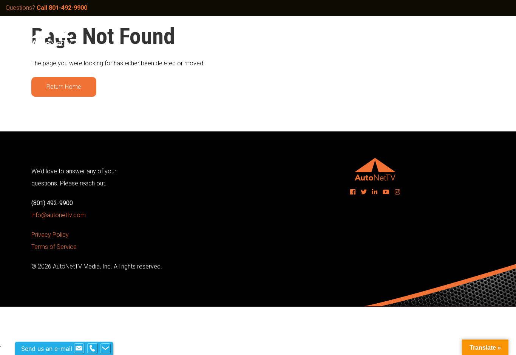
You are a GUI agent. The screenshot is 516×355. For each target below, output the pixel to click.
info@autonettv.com (58, 215)
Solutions (251, 34)
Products (342, 34)
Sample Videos (297, 34)
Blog (412, 34)
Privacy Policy (50, 234)
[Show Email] (79, 348)
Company (380, 34)
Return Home (63, 86)
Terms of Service (54, 246)
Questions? (46, 7)
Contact (441, 34)
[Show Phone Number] (92, 348)
